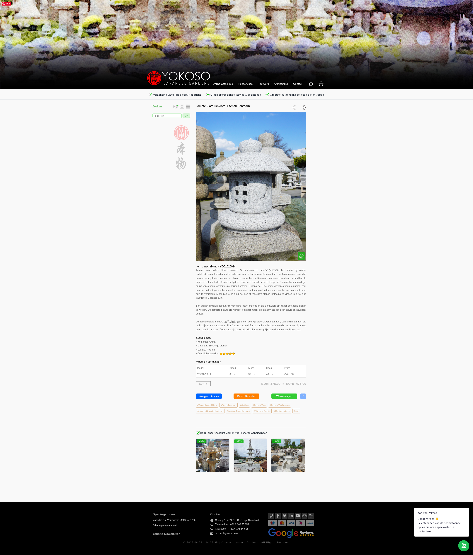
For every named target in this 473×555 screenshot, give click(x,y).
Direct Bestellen (246, 396)
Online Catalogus (223, 83)
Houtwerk (263, 83)
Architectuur (281, 83)
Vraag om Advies (209, 396)
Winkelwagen (284, 396)
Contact (297, 83)
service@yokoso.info (226, 533)
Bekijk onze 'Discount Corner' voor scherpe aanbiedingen (233, 432)
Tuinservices (245, 83)
